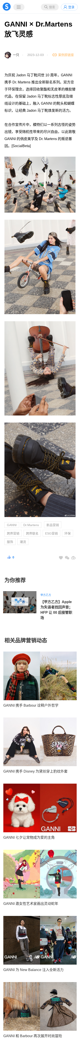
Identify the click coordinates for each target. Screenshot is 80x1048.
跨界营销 (13, 533)
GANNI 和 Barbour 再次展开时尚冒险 (32, 1036)
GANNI (12, 525)
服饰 (10, 542)
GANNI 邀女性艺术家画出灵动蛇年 (30, 904)
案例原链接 (66, 55)
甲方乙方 (45, 595)
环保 (67, 533)
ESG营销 (51, 533)
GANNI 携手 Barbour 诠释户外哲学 (30, 705)
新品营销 (52, 525)
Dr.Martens (31, 525)
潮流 (23, 542)
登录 (71, 7)
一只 (16, 55)
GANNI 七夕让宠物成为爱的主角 (29, 837)
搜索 (52, 7)
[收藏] (61, 558)
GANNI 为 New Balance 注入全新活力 (33, 970)
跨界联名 (32, 533)
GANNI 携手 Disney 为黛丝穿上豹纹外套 (35, 771)
